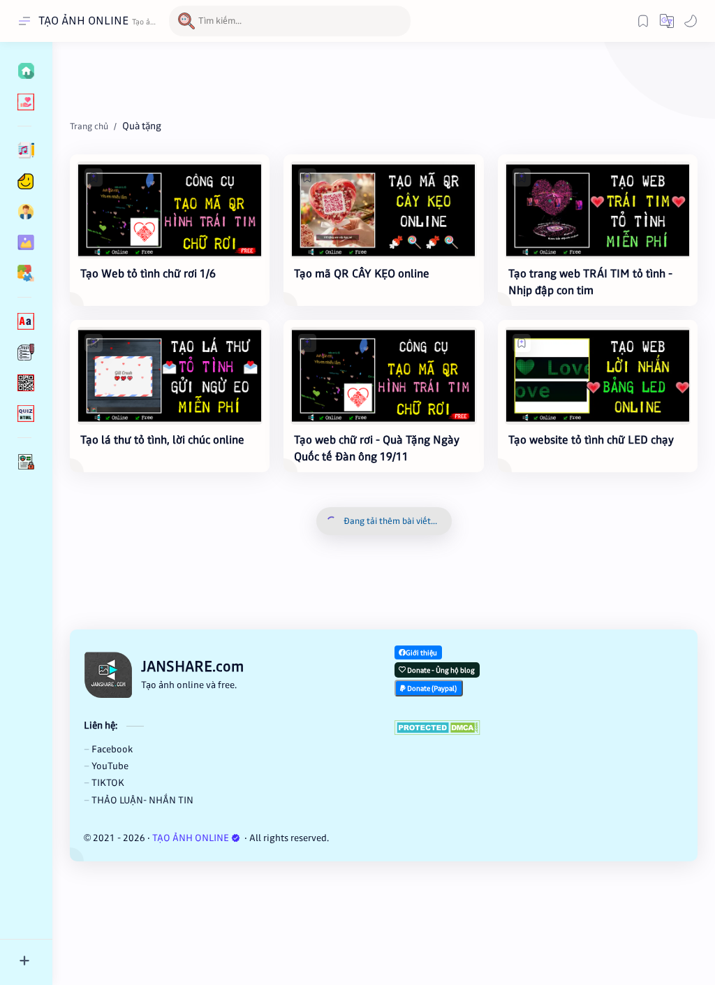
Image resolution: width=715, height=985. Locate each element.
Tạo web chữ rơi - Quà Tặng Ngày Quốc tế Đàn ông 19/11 (376, 448)
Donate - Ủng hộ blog (440, 669)
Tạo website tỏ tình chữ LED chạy (591, 439)
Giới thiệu (421, 652)
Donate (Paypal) (431, 688)
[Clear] (397, 21)
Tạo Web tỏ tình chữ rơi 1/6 (148, 273)
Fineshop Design (424, 837)
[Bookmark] (643, 20)
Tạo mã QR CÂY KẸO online (361, 273)
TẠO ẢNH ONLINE (83, 20)
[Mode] (690, 20)
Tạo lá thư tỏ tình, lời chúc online (162, 439)
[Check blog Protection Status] (539, 727)
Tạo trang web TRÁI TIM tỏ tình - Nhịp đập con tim (590, 282)
